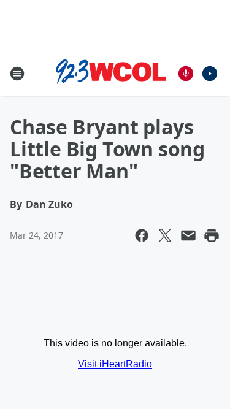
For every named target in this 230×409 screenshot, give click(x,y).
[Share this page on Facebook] (141, 235)
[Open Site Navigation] (17, 73)
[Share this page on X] (165, 235)
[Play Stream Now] (209, 73)
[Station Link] (111, 73)
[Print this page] (211, 235)
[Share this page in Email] (188, 235)
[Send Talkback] (185, 73)
